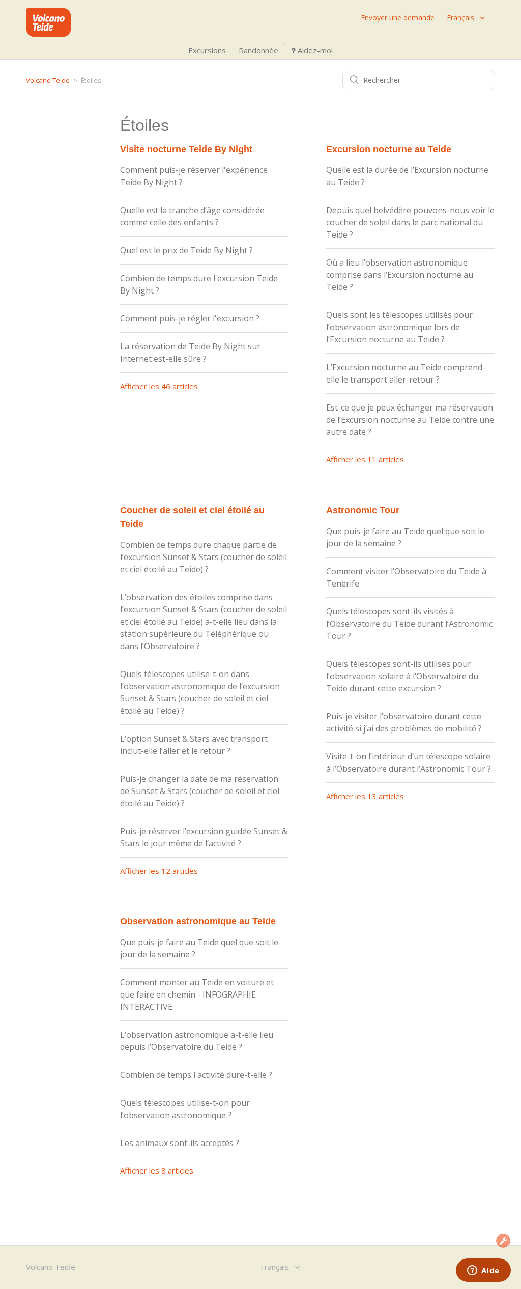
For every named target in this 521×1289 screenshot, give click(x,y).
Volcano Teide (48, 80)
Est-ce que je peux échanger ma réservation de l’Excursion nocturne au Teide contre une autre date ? (410, 419)
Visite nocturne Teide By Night (186, 149)
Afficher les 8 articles (156, 1170)
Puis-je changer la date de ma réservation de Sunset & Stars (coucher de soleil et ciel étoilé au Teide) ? (199, 791)
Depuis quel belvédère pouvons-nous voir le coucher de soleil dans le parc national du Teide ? (410, 222)
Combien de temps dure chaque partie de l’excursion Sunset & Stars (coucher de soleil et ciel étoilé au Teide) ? (203, 557)
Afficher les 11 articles (365, 459)
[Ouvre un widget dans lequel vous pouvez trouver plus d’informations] (483, 1271)
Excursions (207, 50)
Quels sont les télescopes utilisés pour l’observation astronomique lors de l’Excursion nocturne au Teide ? (399, 327)
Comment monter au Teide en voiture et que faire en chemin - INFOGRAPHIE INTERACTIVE (197, 994)
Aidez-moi (314, 50)
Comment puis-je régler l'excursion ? (189, 318)
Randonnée (258, 50)
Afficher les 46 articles (159, 386)
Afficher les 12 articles (159, 871)
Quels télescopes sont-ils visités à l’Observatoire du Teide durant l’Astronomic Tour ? (409, 623)
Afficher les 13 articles (365, 796)
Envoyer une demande (398, 17)
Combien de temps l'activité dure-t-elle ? (196, 1074)
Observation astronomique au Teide (198, 921)
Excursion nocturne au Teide (388, 149)
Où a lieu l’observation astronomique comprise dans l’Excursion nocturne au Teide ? (399, 274)
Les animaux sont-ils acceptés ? (179, 1143)
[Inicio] (48, 33)
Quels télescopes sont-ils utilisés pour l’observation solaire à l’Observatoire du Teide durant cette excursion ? (402, 676)
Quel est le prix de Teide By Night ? (186, 250)
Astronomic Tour (362, 510)
